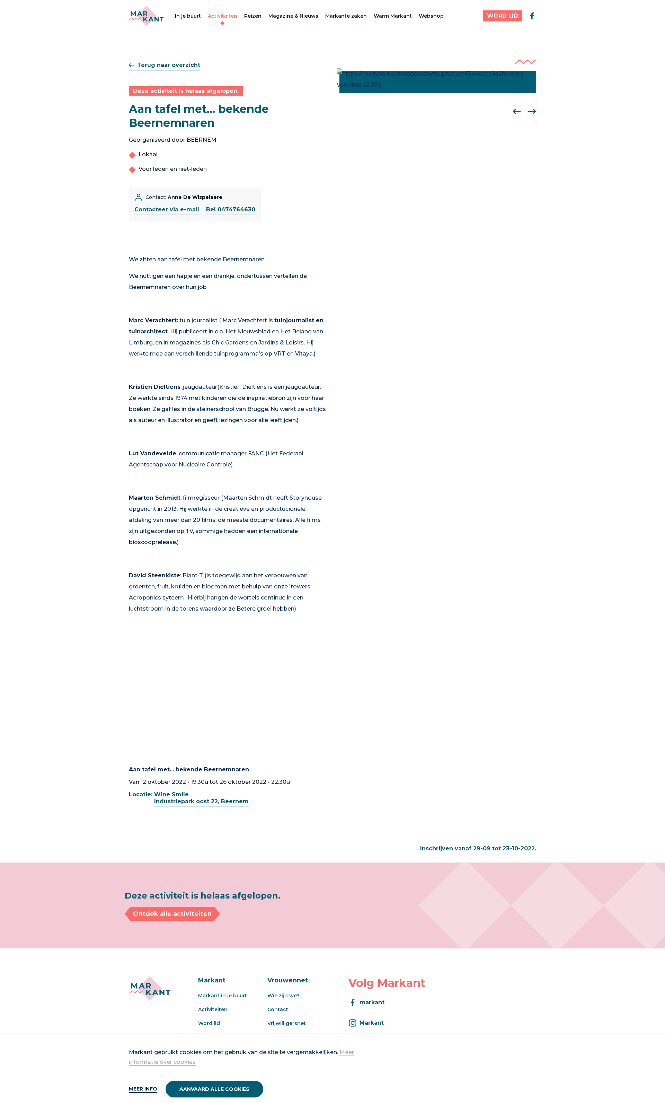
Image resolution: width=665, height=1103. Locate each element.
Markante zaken (346, 16)
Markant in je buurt (222, 995)
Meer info (143, 1089)
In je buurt (188, 16)
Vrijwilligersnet (286, 1023)
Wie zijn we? (283, 995)
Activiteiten (222, 16)
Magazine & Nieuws (293, 16)
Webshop (431, 16)
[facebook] (532, 16)
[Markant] (146, 16)
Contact (277, 1009)
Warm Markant (393, 16)
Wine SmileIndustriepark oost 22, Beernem (201, 798)
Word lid (209, 1023)
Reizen (252, 16)
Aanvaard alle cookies (214, 1089)
